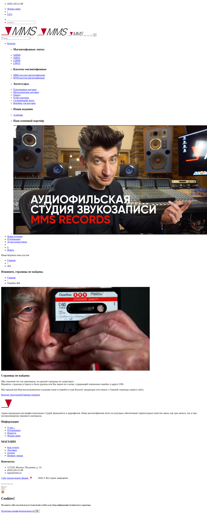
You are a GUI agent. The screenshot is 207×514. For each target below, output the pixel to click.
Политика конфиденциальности (17, 511)
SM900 (16, 55)
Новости (11, 433)
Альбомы (18, 115)
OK (37, 511)
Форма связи (13, 9)
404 (9, 266)
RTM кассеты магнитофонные (29, 78)
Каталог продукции (11, 394)
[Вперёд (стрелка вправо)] (5, 486)
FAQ (9, 14)
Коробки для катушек (24, 103)
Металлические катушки (26, 92)
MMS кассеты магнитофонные (29, 75)
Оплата (11, 453)
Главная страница (31, 394)
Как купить (13, 447)
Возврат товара (15, 455)
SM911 (16, 58)
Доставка (12, 450)
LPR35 (16, 63)
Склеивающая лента (23, 100)
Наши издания (14, 236)
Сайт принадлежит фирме (15, 478)
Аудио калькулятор (17, 242)
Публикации (13, 239)
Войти (10, 250)
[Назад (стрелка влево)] (2, 486)
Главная (11, 260)
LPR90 (16, 60)
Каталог (11, 43)
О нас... (11, 427)
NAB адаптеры (21, 97)
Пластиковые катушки (25, 89)
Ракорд (16, 95)
